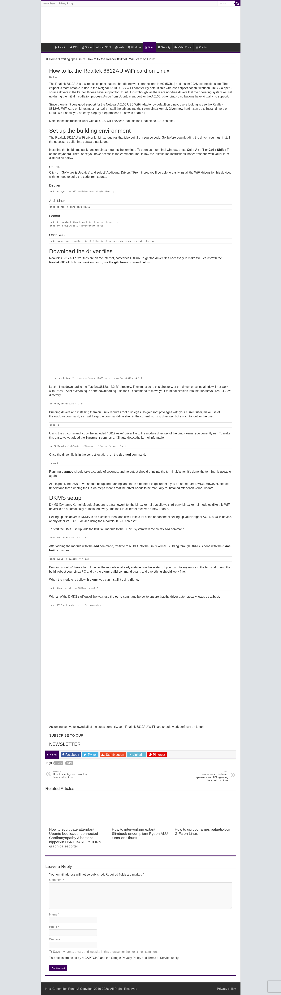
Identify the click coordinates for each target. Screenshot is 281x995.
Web (121, 47)
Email (54, 926)
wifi (69, 763)
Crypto (202, 47)
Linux (151, 47)
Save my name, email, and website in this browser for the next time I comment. (105, 951)
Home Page (49, 3)
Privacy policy (226, 988)
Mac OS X (105, 47)
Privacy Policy (66, 3)
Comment (56, 879)
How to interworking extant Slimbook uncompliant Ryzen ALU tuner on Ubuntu (140, 833)
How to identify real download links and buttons (71, 774)
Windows (136, 47)
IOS (75, 47)
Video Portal (185, 47)
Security (165, 47)
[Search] (237, 3)
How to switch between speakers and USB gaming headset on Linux (212, 776)
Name (54, 914)
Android (62, 47)
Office (88, 47)
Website (54, 939)
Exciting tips (67, 59)
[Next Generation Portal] (140, 23)
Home (48, 47)
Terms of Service (159, 957)
